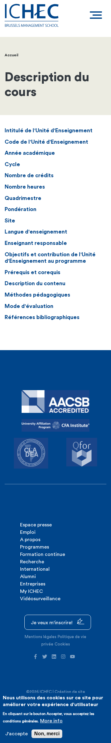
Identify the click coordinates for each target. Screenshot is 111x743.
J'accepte (16, 733)
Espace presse (36, 524)
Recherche (32, 561)
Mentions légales (40, 637)
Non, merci (47, 733)
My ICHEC (31, 591)
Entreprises (32, 583)
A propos (30, 539)
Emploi (27, 532)
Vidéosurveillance (40, 598)
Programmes (34, 547)
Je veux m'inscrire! (52, 622)
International (35, 569)
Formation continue (42, 554)
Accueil (11, 55)
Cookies (62, 644)
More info (51, 720)
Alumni (28, 576)
